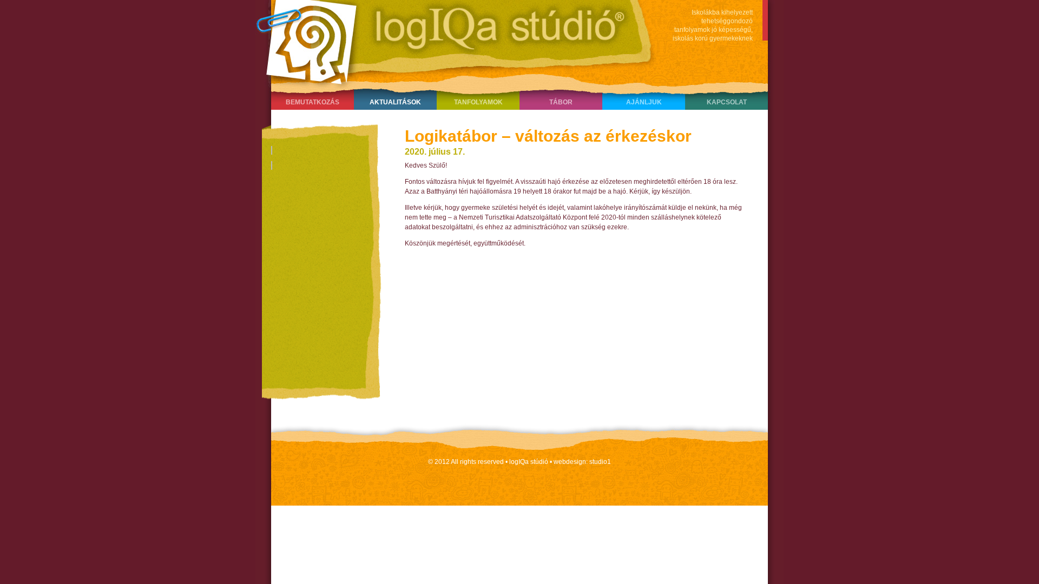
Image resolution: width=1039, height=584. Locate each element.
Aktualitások (395, 102)
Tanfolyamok (478, 102)
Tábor (561, 102)
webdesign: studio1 (582, 462)
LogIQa (449, 40)
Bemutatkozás (312, 102)
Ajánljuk (644, 102)
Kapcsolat (727, 102)
